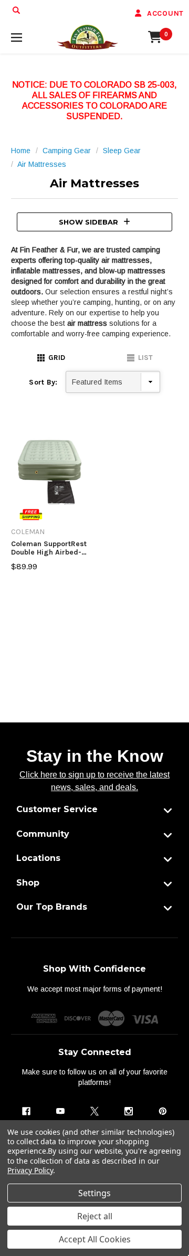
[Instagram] (128, 1111)
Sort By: (43, 382)
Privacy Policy (30, 1170)
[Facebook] (26, 1111)
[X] (94, 1111)
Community (42, 834)
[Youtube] (60, 1111)
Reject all (94, 1216)
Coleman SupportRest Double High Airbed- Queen (49, 548)
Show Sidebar (88, 222)
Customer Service (57, 809)
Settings (94, 1193)
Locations (38, 858)
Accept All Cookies (95, 1239)
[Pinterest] (162, 1111)
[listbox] (113, 382)
